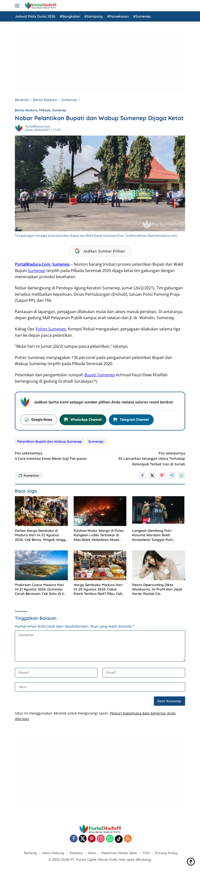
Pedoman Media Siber (119, 853)
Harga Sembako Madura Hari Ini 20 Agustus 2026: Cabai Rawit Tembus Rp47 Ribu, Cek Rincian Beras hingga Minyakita (99, 589)
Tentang (30, 853)
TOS (146, 853)
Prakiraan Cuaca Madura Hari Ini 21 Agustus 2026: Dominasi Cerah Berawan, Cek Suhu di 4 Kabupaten (39, 589)
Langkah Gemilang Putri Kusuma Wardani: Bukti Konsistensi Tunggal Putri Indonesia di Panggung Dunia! (156, 535)
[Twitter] (83, 839)
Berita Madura (26, 110)
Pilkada (44, 110)
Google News (41, 419)
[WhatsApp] (110, 839)
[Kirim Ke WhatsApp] (181, 475)
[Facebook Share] (142, 475)
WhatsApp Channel (86, 419)
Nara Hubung (53, 853)
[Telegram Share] (171, 475)
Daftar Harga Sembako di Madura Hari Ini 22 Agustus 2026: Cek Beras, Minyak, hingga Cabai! (41, 535)
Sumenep (59, 110)
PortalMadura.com (37, 126)
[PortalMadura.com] (40, 5)
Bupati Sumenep (99, 375)
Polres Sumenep (51, 329)
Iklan (92, 853)
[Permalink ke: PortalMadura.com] (19, 128)
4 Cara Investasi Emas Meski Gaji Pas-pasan (51, 456)
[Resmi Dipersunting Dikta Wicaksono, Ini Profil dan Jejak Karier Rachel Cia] (158, 565)
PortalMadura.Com (32, 264)
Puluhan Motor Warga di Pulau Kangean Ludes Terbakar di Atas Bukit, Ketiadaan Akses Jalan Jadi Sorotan (99, 535)
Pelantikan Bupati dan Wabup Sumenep (49, 441)
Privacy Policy (166, 853)
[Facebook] (74, 839)
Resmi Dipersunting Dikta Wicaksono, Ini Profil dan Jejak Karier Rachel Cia (157, 589)
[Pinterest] (92, 839)
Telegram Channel (134, 419)
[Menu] (18, 5)
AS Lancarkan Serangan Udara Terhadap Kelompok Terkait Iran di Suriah (151, 458)
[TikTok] (119, 839)
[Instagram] (101, 839)
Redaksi (76, 853)
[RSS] (128, 839)
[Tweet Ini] (152, 475)
